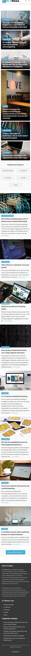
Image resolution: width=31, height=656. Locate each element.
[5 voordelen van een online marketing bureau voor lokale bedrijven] (15, 517)
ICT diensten (5, 262)
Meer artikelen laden (14, 552)
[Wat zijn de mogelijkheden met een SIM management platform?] (15, 427)
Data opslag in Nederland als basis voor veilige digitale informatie (14, 351)
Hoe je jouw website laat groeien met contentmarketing (15, 487)
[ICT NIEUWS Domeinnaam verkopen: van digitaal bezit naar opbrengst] (15, 151)
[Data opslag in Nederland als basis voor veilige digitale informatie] (15, 336)
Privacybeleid (15, 651)
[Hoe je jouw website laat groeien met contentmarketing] (15, 471)
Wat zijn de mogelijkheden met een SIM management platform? (14, 443)
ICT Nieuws (5, 393)
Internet (4, 529)
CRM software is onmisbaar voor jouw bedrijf (15, 266)
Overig (5, 615)
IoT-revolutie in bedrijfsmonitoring (14, 396)
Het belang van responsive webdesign (13, 635)
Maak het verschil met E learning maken (13, 307)
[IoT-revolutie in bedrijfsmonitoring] (15, 382)
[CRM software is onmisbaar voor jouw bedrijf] (15, 250)
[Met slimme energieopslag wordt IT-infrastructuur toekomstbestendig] (15, 204)
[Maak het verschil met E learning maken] (15, 292)
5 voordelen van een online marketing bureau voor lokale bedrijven (15, 533)
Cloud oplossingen (7, 216)
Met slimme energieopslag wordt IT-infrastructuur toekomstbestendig (14, 220)
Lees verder (4, 235)
